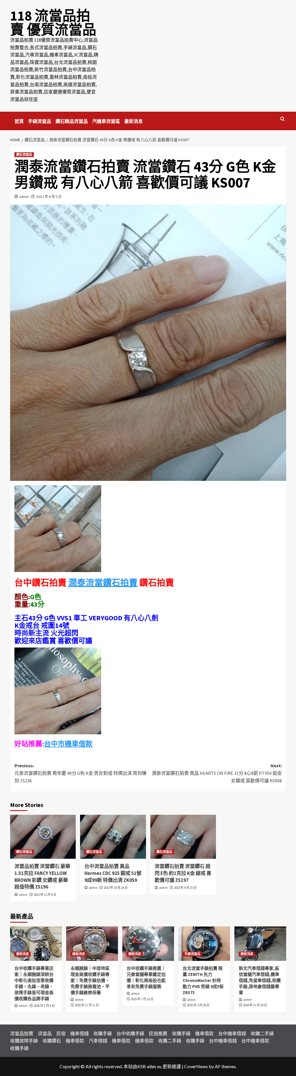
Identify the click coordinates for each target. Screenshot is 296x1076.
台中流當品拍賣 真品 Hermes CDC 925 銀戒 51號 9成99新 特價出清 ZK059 (112, 873)
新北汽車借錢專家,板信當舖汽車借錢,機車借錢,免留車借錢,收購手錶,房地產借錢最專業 (260, 980)
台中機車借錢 (232, 1033)
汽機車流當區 (106, 121)
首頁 (19, 121)
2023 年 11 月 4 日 (45, 895)
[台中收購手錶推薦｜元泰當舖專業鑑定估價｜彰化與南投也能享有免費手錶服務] (148, 943)
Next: (217, 773)
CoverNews (196, 1066)
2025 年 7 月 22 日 (142, 999)
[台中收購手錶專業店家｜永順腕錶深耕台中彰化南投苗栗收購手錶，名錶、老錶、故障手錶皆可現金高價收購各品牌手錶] (36, 943)
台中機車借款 (255, 1040)
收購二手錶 (262, 1033)
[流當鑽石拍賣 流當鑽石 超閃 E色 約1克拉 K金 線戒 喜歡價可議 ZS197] (183, 837)
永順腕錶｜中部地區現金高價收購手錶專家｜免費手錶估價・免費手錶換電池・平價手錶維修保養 (90, 980)
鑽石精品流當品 (72, 121)
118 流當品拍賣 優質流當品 (53, 22)
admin (24, 196)
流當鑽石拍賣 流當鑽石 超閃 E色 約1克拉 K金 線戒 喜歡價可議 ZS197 (183, 873)
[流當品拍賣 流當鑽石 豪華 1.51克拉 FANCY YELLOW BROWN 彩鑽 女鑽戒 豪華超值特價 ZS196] (43, 837)
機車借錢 (79, 1033)
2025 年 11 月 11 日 (87, 1005)
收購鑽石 (51, 1040)
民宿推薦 (158, 1033)
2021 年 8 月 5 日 (49, 196)
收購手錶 (102, 1033)
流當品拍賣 (21, 1033)
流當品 (45, 1033)
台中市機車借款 (68, 743)
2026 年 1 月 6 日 (44, 1006)
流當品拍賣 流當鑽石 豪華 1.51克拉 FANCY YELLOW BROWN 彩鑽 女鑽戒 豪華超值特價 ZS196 (42, 876)
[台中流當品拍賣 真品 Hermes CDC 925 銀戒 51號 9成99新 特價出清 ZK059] (113, 837)
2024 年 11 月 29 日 (255, 1005)
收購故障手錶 (24, 1040)
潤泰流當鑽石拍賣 (103, 582)
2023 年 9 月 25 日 (185, 888)
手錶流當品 (39, 121)
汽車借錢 (98, 1040)
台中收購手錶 (130, 1033)
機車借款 (204, 1033)
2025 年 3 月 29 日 (198, 1005)
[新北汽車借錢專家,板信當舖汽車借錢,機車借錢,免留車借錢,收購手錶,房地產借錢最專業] (260, 943)
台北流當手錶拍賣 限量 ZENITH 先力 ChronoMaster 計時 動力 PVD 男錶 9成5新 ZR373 (203, 980)
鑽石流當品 (24, 154)
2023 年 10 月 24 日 (116, 888)
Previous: (80, 773)
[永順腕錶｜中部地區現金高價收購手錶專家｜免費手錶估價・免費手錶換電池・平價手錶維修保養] (92, 943)
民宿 (61, 1033)
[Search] (282, 119)
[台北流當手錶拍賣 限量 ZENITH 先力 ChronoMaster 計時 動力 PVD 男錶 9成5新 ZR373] (204, 943)
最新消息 (133, 121)
